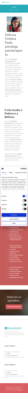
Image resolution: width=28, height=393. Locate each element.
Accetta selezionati (14, 219)
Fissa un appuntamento (14, 307)
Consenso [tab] (4, 172)
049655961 (8, 353)
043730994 (8, 372)
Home (11, 10)
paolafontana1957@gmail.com (12, 355)
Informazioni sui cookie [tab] (20, 172)
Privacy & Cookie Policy (18, 390)
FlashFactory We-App (9, 390)
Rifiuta (14, 223)
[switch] (24, 200)
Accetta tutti (14, 215)
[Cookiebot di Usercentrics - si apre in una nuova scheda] (20, 169)
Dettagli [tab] (11, 172)
